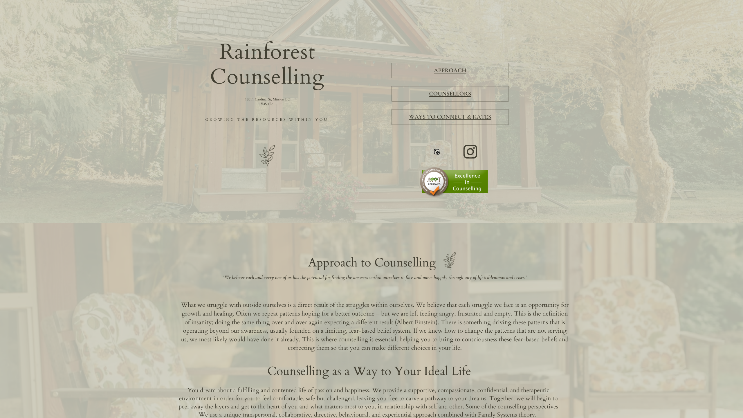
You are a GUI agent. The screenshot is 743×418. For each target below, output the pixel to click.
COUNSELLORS (450, 93)
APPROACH (450, 70)
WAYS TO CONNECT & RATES (450, 116)
